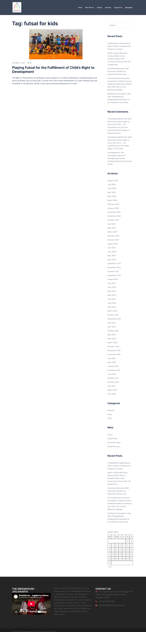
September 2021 (114, 319)
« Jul (109, 567)
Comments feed (114, 442)
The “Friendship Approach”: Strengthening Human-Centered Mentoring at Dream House (120, 158)
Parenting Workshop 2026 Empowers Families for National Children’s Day (118, 71)
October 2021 (113, 315)
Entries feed (112, 438)
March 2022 (112, 311)
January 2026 (113, 208)
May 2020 (112, 335)
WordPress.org (113, 446)
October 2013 (113, 378)
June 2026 (112, 188)
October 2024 (113, 240)
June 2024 (112, 252)
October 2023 (113, 271)
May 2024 (112, 255)
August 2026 (113, 180)
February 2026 (113, 204)
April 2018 (112, 362)
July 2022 (112, 299)
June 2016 (112, 374)
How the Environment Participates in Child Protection (119, 130)
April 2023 (112, 295)
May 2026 (112, 192)
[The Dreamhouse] (17, 7)
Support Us (118, 7)
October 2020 (113, 331)
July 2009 (112, 394)
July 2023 (112, 283)
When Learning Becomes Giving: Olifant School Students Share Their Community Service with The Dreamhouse (119, 59)
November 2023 (114, 267)
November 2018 (114, 354)
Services (108, 7)
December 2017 (114, 370)
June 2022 (112, 303)
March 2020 (112, 342)
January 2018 (113, 366)
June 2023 (112, 287)
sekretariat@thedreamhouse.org (112, 605)
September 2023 (114, 275)
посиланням (113, 152)
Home (80, 7)
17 (109, 554)
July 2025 (112, 224)
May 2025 (112, 228)
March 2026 (112, 200)
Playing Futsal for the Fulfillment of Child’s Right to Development (53, 69)
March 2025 (112, 232)
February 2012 (113, 382)
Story (110, 418)
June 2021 (112, 323)
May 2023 (112, 291)
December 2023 (114, 263)
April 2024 (112, 259)
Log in (110, 434)
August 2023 (113, 279)
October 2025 (113, 220)
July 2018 (111, 358)
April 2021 (112, 327)
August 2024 (113, 244)
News (29, 63)
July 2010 (111, 386)
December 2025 (114, 212)
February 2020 (113, 346)
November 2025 (114, 216)
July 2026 (112, 184)
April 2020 (112, 339)
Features (111, 410)
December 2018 (114, 350)
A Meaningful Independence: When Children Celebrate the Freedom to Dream (119, 46)
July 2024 (112, 248)
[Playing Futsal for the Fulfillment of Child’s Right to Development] (56, 44)
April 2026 (112, 196)
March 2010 (112, 390)
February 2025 (113, 236)
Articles (99, 7)
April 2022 (112, 307)
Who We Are (89, 7)
